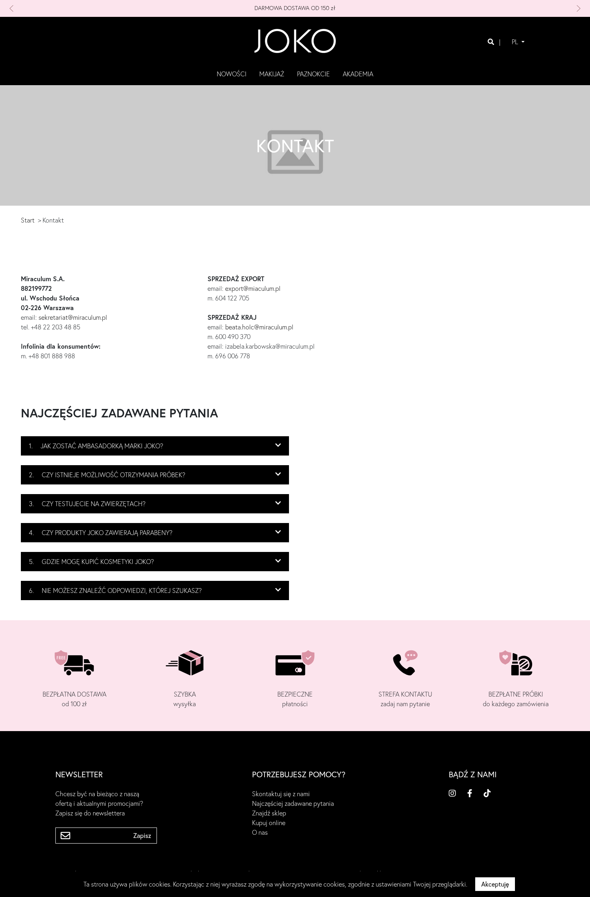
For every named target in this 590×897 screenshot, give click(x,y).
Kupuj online (268, 823)
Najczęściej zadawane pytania (293, 803)
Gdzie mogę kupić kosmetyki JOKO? (91, 562)
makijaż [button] (271, 74)
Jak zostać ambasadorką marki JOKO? (96, 446)
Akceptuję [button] (495, 884)
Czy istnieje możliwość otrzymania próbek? (107, 475)
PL (516, 42)
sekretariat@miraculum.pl (73, 317)
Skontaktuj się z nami (281, 794)
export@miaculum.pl (253, 288)
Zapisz (142, 836)
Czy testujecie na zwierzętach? (87, 504)
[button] (52, 8)
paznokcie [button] (313, 74)
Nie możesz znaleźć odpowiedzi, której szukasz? (115, 590)
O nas (260, 832)
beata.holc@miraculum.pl (259, 327)
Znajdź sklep (269, 813)
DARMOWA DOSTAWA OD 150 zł (295, 8)
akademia (358, 74)
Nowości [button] (231, 74)
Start (28, 220)
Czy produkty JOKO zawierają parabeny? (101, 533)
